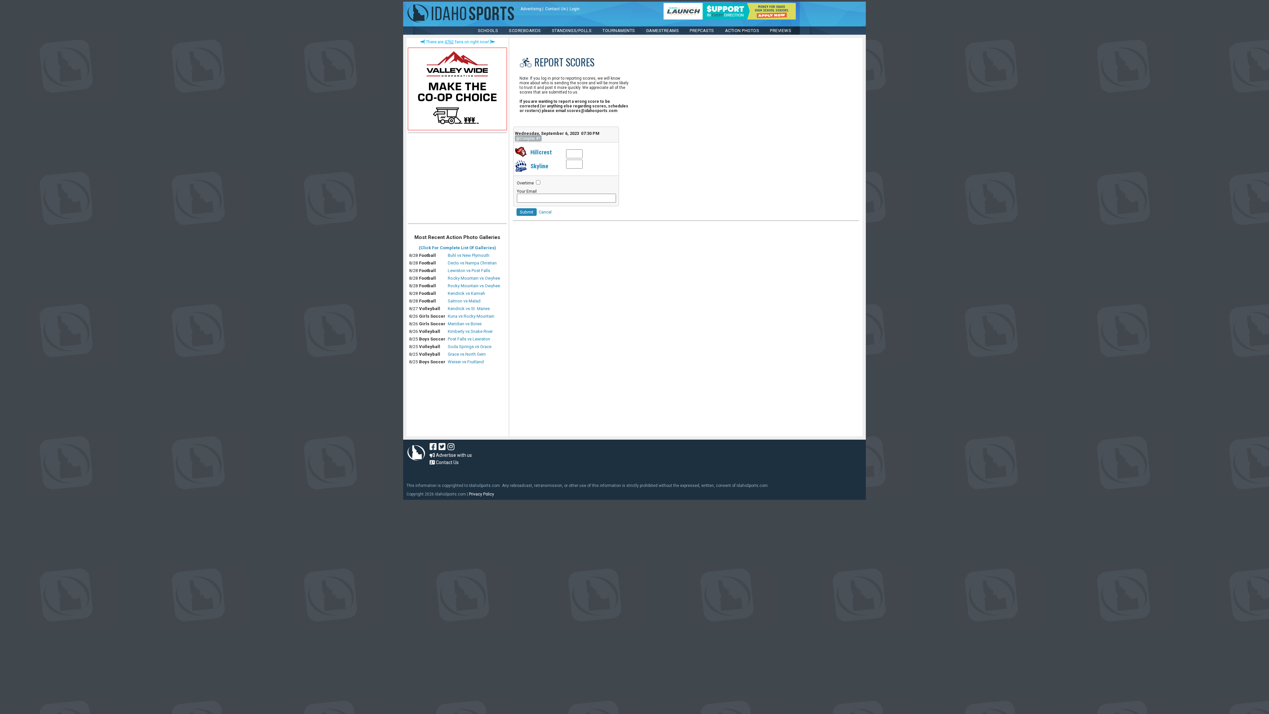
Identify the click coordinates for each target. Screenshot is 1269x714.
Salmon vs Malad (464, 300)
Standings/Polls (572, 30)
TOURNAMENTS (618, 30)
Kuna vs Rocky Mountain (471, 316)
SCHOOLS (488, 30)
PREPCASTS (702, 30)
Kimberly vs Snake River (470, 331)
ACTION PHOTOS (742, 30)
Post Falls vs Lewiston (469, 339)
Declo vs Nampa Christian (472, 262)
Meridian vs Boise (464, 323)
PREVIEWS (780, 30)
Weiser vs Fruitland (466, 361)
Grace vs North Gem (467, 354)
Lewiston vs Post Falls (469, 270)
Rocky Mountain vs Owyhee (474, 278)
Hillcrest (541, 152)
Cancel (545, 212)
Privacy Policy (481, 494)
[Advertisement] (457, 180)
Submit (526, 212)
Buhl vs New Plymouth (468, 255)
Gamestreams (662, 30)
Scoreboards (525, 30)
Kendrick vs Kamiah (466, 293)
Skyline (539, 166)
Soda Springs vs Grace (469, 346)
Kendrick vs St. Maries (469, 308)
